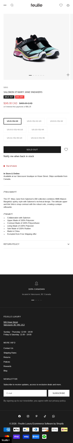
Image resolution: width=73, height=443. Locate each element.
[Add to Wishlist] (66, 149)
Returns (7, 357)
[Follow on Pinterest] (36, 416)
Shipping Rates (10, 353)
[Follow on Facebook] (19, 416)
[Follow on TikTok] (45, 416)
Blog (5, 371)
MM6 (6, 87)
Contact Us (8, 348)
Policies (7, 362)
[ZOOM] (68, 74)
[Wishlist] (61, 5)
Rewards (7, 366)
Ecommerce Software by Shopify (48, 423)
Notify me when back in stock (19, 156)
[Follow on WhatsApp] (53, 416)
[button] (6, 440)
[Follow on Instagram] (28, 416)
